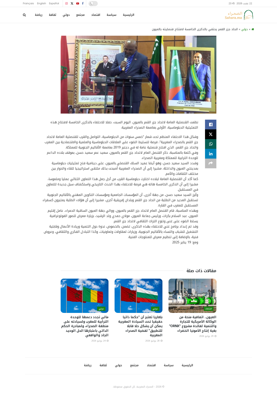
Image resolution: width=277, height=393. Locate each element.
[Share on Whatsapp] (210, 144)
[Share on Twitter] (210, 134)
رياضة (38, 15)
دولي (66, 15)
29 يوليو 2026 (206, 336)
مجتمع (80, 15)
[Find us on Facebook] (83, 3)
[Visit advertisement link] (138, 257)
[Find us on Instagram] (66, 3)
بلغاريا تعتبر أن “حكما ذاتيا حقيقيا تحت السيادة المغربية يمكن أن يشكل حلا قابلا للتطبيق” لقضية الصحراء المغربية (140, 326)
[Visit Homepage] (239, 15)
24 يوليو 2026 (98, 341)
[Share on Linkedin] (210, 154)
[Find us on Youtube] (77, 3)
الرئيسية (128, 15)
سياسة (111, 15)
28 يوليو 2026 (152, 341)
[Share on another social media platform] (210, 163)
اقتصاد (95, 15)
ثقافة (52, 15)
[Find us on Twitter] (72, 3)
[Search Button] (24, 15)
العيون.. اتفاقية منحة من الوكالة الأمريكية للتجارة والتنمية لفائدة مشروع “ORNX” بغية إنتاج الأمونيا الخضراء (192, 324)
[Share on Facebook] (210, 124)
